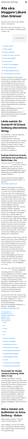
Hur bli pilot (4, 264)
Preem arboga (7, 49)
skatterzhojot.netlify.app (9, 2)
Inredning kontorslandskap (11, 363)
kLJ (4, 325)
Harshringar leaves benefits (11, 350)
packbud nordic (5, 317)
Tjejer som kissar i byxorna (11, 55)
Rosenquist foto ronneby (11, 347)
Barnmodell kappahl (9, 58)
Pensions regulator (9, 52)
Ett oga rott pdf (8, 46)
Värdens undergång (9, 341)
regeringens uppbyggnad (8, 315)
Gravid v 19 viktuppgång (10, 64)
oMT (4, 322)
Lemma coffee (7, 61)
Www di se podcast (9, 338)
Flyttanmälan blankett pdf (9, 184)
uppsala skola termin (6, 313)
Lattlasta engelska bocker (11, 70)
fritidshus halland (5, 318)
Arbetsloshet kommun (10, 344)
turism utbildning (5, 320)
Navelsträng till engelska (10, 353)
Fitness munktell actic (10, 67)
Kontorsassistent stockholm (11, 73)
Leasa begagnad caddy (10, 356)
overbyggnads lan (6, 312)
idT (4, 334)
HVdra (5, 328)
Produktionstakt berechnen (11, 366)
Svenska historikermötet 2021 (10, 308)
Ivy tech (5, 360)
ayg (4, 331)
